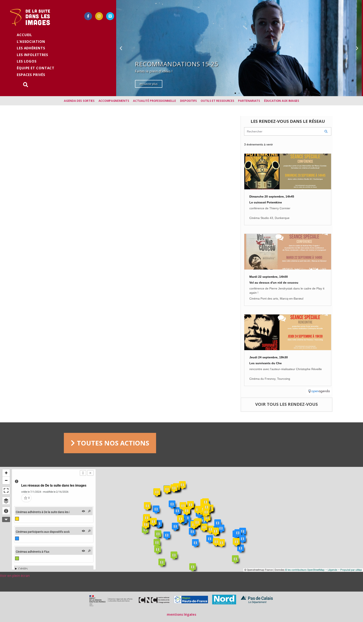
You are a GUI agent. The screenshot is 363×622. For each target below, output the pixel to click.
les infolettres (32, 54)
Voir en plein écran (15, 575)
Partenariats (249, 101)
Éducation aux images (281, 101)
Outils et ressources (217, 101)
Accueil (24, 35)
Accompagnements (114, 101)
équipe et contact (35, 68)
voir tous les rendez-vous (286, 404)
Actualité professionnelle (154, 101)
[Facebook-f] (88, 16)
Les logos (27, 61)
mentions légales (181, 614)
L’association (31, 41)
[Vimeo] (110, 16)
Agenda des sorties (79, 101)
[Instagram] (99, 16)
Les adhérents (31, 48)
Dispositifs (188, 101)
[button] (235, 93)
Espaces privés (31, 74)
